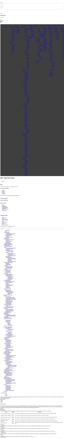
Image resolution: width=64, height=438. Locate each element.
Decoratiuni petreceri (26, 78)
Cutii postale (26, 33)
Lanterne (26, 119)
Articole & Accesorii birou (18, 28)
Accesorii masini (11, 27)
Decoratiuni (6, 265)
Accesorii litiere (26, 136)
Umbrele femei (45, 41)
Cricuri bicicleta (8, 387)
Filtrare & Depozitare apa (26, 92)
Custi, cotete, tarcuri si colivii (26, 139)
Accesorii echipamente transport (27, 29)
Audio (38, 46)
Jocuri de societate (8, 361)
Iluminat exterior (26, 118)
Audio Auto (13, 48)
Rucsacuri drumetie (9, 381)
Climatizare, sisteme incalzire (25, 70)
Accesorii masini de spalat (12, 255)
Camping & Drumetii (7, 378)
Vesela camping (8, 383)
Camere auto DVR (13, 50)
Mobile (37, 37)
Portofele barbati (45, 32)
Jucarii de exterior (8, 362)
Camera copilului (49, 30)
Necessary (3, 409)
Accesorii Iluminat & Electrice (10, 281)
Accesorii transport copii (50, 27)
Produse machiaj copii (51, 47)
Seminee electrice (26, 73)
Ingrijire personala (30, 25)
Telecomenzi (10, 330)
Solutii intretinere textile (26, 175)
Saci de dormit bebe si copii (51, 41)
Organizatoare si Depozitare (25, 134)
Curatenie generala (26, 90)
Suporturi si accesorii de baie (25, 166)
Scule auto (13, 38)
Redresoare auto (8, 235)
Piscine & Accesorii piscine (24, 159)
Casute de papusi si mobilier (12, 366)
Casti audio (9, 332)
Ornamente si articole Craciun (56, 26)
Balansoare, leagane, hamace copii (52, 34)
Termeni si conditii (4, 208)
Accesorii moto (11, 42)
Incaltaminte (44, 45)
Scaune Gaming (10, 325)
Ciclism (62, 46)
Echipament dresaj (8, 302)
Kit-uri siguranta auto (13, 34)
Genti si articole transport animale (26, 146)
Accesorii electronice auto (14, 46)
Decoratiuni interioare (26, 76)
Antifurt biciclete (8, 385)
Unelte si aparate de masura (12, 261)
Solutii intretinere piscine (26, 164)
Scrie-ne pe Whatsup (4, 392)
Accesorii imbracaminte (46, 43)
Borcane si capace (10, 276)
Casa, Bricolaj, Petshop (23, 26)
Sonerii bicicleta (8, 389)
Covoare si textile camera (26, 172)
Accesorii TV (8, 328)
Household (24, 88)
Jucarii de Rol (51, 59)
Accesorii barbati (43, 27)
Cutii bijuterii (45, 38)
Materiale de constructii (9, 250)
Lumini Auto (13, 52)
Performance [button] (2, 426)
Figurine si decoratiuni (9, 373)
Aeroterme (26, 71)
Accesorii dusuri (10, 254)
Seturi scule (9, 259)
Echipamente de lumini (9, 334)
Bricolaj (24, 27)
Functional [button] (2, 424)
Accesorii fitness (62, 27)
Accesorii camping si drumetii (10, 379)
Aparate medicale (30, 29)
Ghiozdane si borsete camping (10, 380)
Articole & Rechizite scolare (18, 30)
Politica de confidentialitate (5, 207)
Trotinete (5, 391)
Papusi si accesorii (8, 364)
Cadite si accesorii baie (50, 28)
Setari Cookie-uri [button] (2, 398)
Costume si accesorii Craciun (56, 30)
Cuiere (9, 294)
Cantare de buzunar (18, 33)
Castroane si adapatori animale (26, 142)
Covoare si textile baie (26, 170)
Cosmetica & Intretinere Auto (13, 31)
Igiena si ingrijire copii (50, 43)
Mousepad (9, 324)
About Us (3, 191)
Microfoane (9, 333)
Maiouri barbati (45, 30)
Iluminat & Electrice (24, 105)
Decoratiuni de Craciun (57, 32)
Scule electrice (26, 51)
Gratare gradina (26, 85)
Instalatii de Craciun (9, 375)
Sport (60, 25)
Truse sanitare (10, 260)
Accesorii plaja (8, 347)
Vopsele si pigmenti (11, 251)
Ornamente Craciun (4, 223)
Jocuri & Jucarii (49, 49)
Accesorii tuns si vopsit (31, 27)
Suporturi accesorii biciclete (10, 390)
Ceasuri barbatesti (45, 28)
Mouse (9, 323)
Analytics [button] (1, 429)
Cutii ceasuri (45, 33)
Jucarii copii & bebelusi (51, 54)
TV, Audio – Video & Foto (38, 40)
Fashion (41, 25)
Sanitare (7, 252)
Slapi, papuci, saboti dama (45, 49)
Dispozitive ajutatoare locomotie (33, 35)
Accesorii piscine (26, 161)
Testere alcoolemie (37, 62)
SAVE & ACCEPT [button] (3, 437)
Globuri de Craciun (9, 374)
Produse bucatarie (26, 95)
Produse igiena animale (26, 150)
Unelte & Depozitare (9, 257)
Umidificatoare (27, 74)
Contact (3, 204)
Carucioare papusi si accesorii (12, 365)
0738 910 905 (5, 198)
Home (3, 190)
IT (2, 220)
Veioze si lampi (26, 121)
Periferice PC (8, 321)
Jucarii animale (26, 148)
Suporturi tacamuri (10, 278)
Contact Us (4, 193)
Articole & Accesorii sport (8, 377)
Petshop (24, 135)
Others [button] (1, 434)
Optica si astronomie (9, 335)
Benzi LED (26, 114)
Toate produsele (4, 25)
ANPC (3, 209)
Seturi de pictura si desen (51, 72)
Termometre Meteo (39, 60)
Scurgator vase (10, 277)
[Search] (2, 7)
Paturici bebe (51, 32)
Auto (9, 25)
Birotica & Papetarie (16, 26)
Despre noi (3, 205)
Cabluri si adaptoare (11, 329)
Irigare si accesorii (26, 82)
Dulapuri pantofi (10, 292)
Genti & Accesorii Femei (43, 35)
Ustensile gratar (26, 87)
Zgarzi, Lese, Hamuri (26, 153)
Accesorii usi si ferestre (26, 31)
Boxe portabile (10, 331)
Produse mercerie (26, 104)
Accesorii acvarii (26, 157)
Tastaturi (9, 322)
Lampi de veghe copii (51, 37)
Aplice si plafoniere (9, 282)
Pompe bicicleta (8, 388)
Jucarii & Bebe (49, 25)
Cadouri (3, 218)
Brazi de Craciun (56, 28)
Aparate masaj (31, 28)
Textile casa (6, 308)
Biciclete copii (8, 386)
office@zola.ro (2, 17)
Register (6, 395)
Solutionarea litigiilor (4, 210)
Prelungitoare (27, 120)
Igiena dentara (31, 36)
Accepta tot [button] (7, 398)
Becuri (26, 112)
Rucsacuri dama (45, 39)
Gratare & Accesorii (24, 84)
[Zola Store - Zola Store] (0, 226)
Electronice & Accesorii (36, 26)
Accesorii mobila (26, 124)
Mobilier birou (10, 293)
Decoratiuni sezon (8, 268)
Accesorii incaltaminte (46, 47)
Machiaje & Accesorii (31, 38)
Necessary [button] (1, 408)
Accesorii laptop (39, 28)
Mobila (24, 122)
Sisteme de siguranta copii (50, 75)
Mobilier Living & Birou (26, 128)
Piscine (26, 162)
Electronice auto (6, 238)
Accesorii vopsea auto (13, 40)
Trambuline (52, 74)
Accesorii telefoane (39, 38)
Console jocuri (39, 30)
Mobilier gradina (26, 126)
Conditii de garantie (4, 206)
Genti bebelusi (51, 45)
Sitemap (3, 192)
